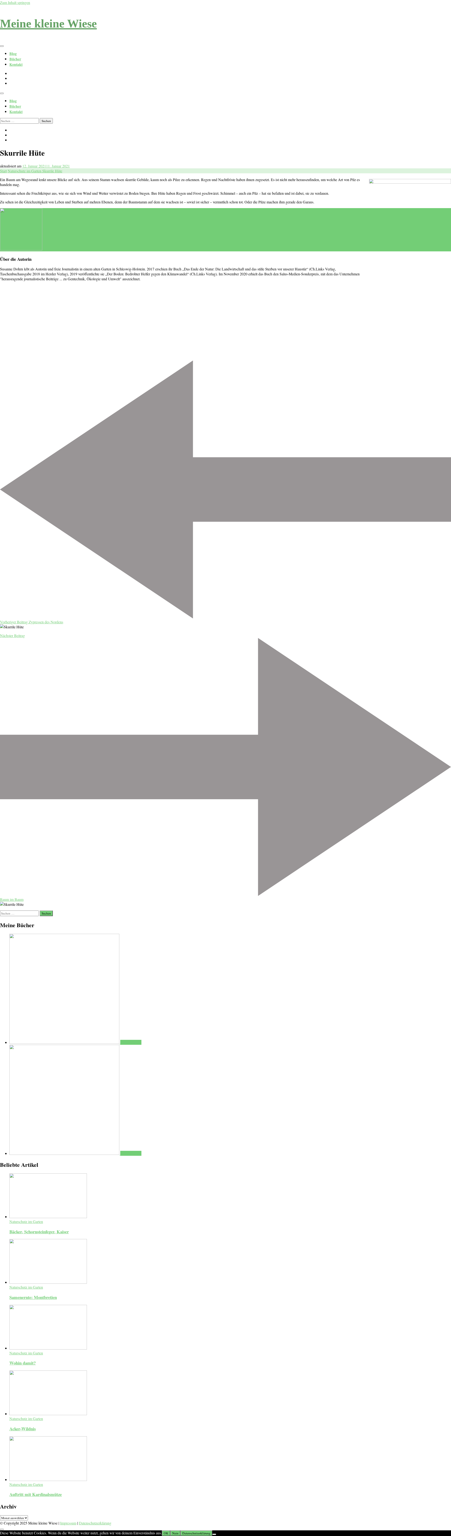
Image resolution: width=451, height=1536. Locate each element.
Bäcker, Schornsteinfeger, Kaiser (39, 1231)
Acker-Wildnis (22, 1428)
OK (166, 1533)
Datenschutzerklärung (95, 1522)
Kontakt (16, 64)
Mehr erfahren (130, 1042)
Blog (13, 53)
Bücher (15, 59)
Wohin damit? (22, 1363)
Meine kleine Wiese (48, 23)
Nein (175, 1533)
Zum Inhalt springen (15, 2)
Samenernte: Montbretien (33, 1297)
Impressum (68, 1522)
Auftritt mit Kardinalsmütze (35, 1494)
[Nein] (214, 1534)
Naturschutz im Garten (26, 1221)
